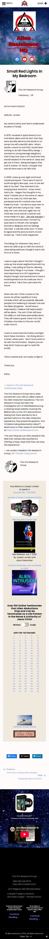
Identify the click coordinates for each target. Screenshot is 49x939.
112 (20, 691)
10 (38, 638)
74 (32, 671)
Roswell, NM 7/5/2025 (24, 492)
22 (20, 646)
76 (14, 674)
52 (20, 661)
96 (14, 684)
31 (14, 651)
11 (14, 641)
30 (38, 648)
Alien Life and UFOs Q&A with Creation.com (24, 883)
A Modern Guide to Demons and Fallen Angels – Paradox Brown (24, 895)
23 (26, 646)
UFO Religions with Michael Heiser (24, 889)
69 (32, 668)
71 (14, 671)
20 (38, 643)
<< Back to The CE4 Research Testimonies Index (18, 387)
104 (31, 686)
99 (32, 684)
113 (26, 691)
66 (14, 668)
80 (38, 674)
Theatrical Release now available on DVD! (24, 567)
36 (14, 653)
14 (31, 641)
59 (32, 663)
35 (38, 651)
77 (20, 674)
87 (20, 679)
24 (32, 646)
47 (20, 658)
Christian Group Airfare (24, 726)
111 (14, 691)
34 (32, 651)
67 (20, 668)
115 (38, 691)
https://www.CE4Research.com (22, 430)
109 (31, 689)
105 (38, 686)
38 (26, 653)
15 (38, 641)
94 (32, 681)
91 (14, 681)
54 (32, 661)
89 (32, 679)
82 (20, 676)
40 (38, 653)
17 (20, 643)
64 (32, 666)
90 (38, 679)
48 (26, 658)
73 (26, 671)
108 (25, 689)
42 (20, 656)
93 (26, 681)
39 (32, 653)
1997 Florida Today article (24, 453)
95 (38, 681)
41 (14, 656)
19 (31, 643)
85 (38, 676)
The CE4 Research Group (24, 876)
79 (32, 674)
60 (38, 663)
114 (32, 691)
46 (14, 658)
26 (14, 648)
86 (14, 679)
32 (20, 651)
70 (38, 668)
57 (20, 663)
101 (14, 686)
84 (32, 676)
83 (26, 676)
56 (14, 663)
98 (26, 684)
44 (32, 656)
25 (38, 646)
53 (26, 661)
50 (38, 658)
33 (26, 651)
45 (38, 656)
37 (20, 653)
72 (20, 671)
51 (14, 661)
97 (20, 684)
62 (20, 666)
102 (20, 686)
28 (26, 648)
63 (26, 666)
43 (26, 656)
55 (38, 661)
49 (32, 658)
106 (14, 689)
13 (25, 641)
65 (38, 666)
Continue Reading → (14, 916)
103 (25, 686)
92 (20, 681)
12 (20, 641)
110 (38, 689)
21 (14, 646)
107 (20, 689)
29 (32, 648)
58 (26, 663)
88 (26, 679)
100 (38, 684)
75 (38, 671)
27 (20, 648)
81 (14, 676)
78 (26, 674)
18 (25, 643)
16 (14, 643)
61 (14, 666)
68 (26, 668)
